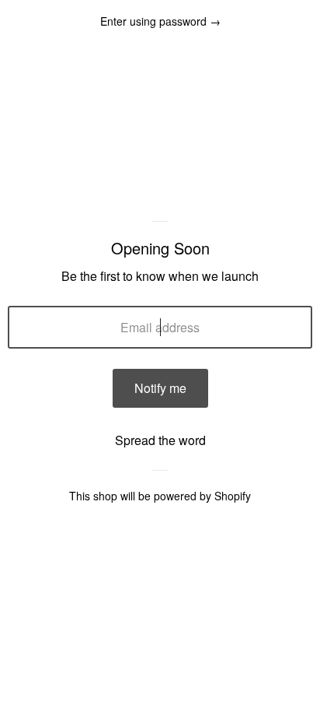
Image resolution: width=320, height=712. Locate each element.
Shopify (232, 495)
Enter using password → (160, 21)
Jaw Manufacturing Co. (160, 198)
